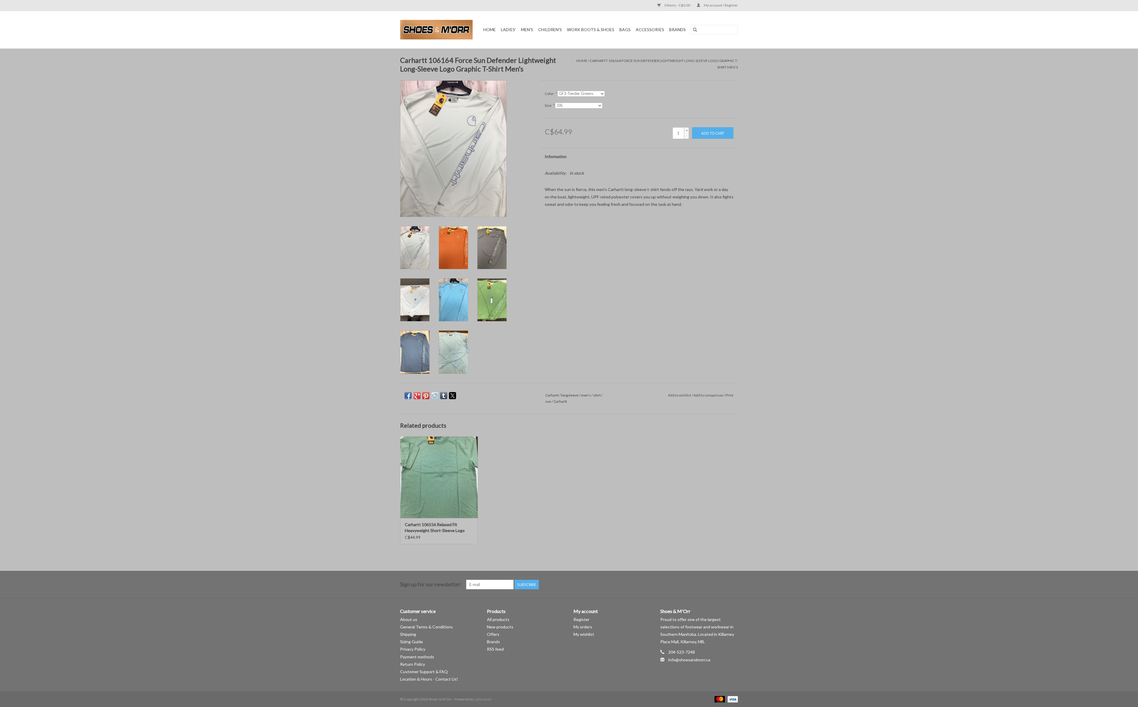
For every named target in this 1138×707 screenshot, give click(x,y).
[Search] (695, 29)
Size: (549, 105)
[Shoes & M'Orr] (437, 29)
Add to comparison (708, 395)
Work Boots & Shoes (590, 29)
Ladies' (508, 29)
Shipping (408, 634)
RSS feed (495, 649)
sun (548, 401)
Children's (550, 29)
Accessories (650, 29)
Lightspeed (482, 699)
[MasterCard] (718, 699)
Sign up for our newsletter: (431, 584)
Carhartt (552, 395)
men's (586, 395)
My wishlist (583, 634)
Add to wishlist (680, 395)
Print (729, 395)
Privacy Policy (412, 649)
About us (408, 619)
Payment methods (417, 656)
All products (498, 619)
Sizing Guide (411, 641)
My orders (582, 626)
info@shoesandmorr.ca (689, 659)
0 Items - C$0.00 (677, 5)
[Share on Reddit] (434, 395)
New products (500, 626)
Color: (551, 93)
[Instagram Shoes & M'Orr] (733, 584)
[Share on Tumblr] (443, 395)
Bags (625, 29)
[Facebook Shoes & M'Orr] (723, 584)
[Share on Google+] (417, 395)
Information (556, 156)
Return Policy (412, 664)
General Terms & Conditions (426, 626)
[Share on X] (452, 395)
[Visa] (731, 699)
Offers (493, 634)
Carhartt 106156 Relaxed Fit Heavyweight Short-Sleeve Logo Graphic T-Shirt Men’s (435, 528)
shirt (597, 395)
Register (581, 619)
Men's (527, 29)
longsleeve (569, 395)
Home (489, 29)
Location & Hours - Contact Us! (429, 678)
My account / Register (720, 5)
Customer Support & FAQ (424, 671)
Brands (677, 29)
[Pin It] (425, 395)
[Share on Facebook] (408, 395)
